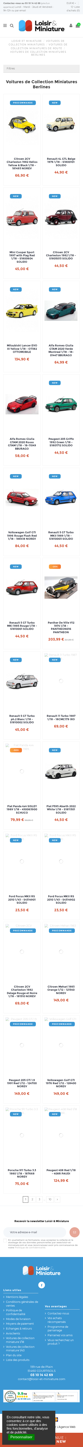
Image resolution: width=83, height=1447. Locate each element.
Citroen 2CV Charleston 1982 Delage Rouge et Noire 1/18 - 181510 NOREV (22, 991)
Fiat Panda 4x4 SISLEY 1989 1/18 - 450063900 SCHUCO (22, 809)
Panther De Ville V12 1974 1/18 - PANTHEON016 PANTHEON (61, 627)
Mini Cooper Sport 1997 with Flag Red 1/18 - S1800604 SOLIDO (22, 257)
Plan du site (13, 1355)
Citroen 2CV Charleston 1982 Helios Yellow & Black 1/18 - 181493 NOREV (22, 163)
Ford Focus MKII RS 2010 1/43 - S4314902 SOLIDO (61, 899)
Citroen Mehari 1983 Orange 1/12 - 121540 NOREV (61, 990)
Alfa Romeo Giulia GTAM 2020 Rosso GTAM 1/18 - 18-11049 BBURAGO (22, 443)
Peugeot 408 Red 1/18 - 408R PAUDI (61, 1172)
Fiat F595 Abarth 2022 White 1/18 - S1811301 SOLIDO (61, 809)
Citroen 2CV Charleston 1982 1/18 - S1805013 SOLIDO (61, 255)
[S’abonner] (74, 1232)
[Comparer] (22, 150)
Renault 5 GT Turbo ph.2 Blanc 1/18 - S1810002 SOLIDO (22, 719)
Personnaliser (21, 1437)
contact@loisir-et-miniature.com (41, 1379)
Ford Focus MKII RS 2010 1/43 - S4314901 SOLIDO (22, 899)
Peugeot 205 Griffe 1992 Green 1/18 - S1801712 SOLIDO (61, 442)
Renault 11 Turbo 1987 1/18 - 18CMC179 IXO (61, 717)
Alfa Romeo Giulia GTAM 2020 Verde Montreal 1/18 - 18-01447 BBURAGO (61, 350)
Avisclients (13, 1333)
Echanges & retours (19, 1328)
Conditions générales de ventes (22, 1303)
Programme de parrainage (58, 1328)
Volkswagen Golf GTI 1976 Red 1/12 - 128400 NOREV (61, 1083)
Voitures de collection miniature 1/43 (20, 1348)
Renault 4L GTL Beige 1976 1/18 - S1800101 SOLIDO (61, 162)
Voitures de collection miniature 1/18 (20, 1340)
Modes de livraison (18, 1319)
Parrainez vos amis (60, 1335)
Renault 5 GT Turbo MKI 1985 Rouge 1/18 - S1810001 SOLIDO (22, 626)
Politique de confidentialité (30, 1247)
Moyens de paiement (20, 1323)
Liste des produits (17, 1360)
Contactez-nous (12, 3)
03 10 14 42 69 (32, 3)
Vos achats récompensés (57, 1320)
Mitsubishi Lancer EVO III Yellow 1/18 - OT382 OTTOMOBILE (22, 349)
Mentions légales (17, 1297)
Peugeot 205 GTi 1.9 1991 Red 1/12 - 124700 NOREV (22, 1083)
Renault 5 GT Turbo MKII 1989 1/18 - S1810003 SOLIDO (61, 535)
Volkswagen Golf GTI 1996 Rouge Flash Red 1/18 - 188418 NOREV (22, 535)
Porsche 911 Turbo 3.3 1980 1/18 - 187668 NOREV (22, 1173)
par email (20, 10)
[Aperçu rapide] (27, 150)
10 (50, 1199)
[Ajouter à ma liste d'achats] (16, 150)
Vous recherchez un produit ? (61, 1342)
